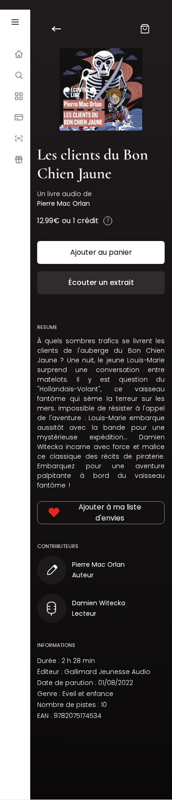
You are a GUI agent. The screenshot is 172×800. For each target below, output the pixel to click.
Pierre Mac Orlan (63, 203)
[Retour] (62, 29)
